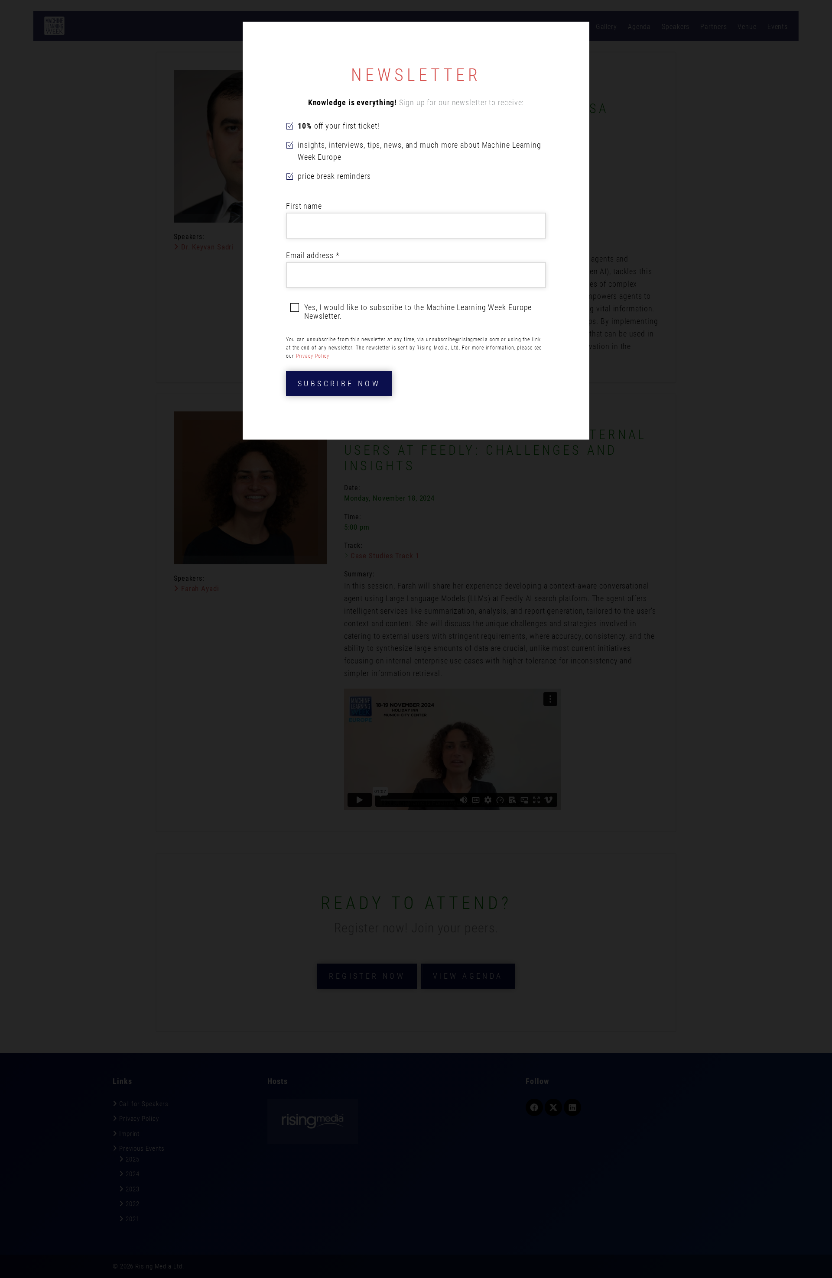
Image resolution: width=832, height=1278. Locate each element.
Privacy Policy (313, 356)
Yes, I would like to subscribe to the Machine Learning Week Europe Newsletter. (418, 311)
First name (304, 205)
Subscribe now (339, 383)
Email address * (313, 255)
